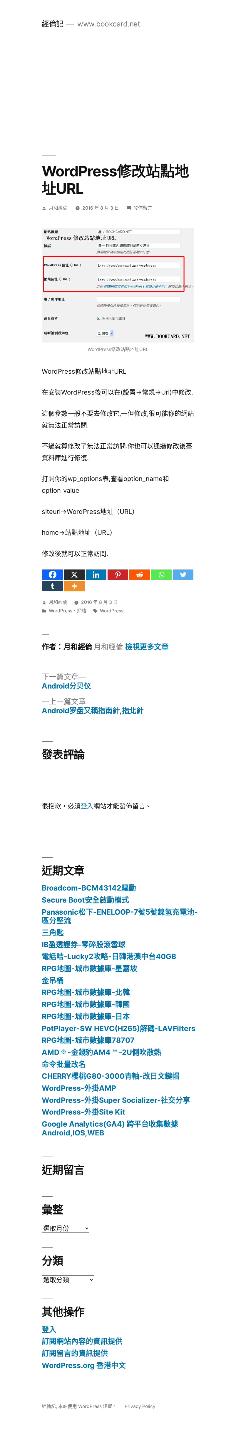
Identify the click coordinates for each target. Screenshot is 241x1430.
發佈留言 (142, 208)
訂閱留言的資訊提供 (75, 1353)
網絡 (81, 611)
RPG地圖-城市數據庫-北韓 (86, 992)
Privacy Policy (140, 1406)
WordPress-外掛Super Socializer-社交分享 (116, 1100)
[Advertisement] (120, 92)
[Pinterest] (118, 574)
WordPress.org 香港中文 (84, 1365)
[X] (74, 574)
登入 (87, 806)
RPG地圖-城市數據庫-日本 (86, 1016)
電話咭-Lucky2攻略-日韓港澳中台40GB (109, 956)
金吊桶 (53, 980)
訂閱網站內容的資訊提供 (82, 1341)
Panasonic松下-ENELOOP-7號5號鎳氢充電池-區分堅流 (120, 916)
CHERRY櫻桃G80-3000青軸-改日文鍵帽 (111, 1076)
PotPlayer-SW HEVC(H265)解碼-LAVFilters (118, 1028)
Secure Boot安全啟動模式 (85, 900)
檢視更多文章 (146, 647)
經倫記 (52, 23)
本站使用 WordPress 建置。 (88, 1406)
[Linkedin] (96, 574)
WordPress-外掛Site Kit (83, 1111)
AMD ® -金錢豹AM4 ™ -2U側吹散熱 (101, 1052)
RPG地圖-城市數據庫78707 (88, 1040)
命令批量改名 (64, 1064)
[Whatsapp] (161, 574)
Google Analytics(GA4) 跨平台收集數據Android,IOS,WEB (110, 1128)
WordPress (60, 611)
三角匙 (53, 932)
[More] (74, 586)
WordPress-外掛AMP (79, 1088)
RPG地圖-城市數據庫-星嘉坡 (89, 968)
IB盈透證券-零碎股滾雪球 (83, 944)
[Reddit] (139, 574)
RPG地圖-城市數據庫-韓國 (86, 1004)
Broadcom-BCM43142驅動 (89, 887)
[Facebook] (52, 574)
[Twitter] (183, 574)
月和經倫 (58, 208)
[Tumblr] (52, 586)
